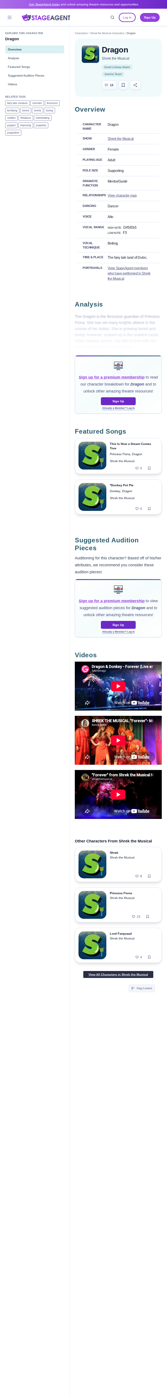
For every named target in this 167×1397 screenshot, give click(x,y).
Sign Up (118, 401)
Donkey (115, 491)
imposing (25, 125)
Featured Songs (19, 67)
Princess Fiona (120, 454)
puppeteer (13, 132)
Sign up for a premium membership (112, 377)
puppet (11, 125)
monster (37, 103)
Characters (81, 33)
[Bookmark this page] (123, 85)
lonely (37, 110)
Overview (15, 49)
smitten (11, 117)
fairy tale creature (17, 103)
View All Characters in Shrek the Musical (118, 974)
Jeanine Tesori (113, 74)
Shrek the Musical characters (107, 33)
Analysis (13, 58)
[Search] (112, 17)
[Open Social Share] (135, 85)
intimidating (43, 117)
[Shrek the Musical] (90, 54)
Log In (127, 17)
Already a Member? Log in (118, 408)
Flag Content (144, 988)
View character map (122, 195)
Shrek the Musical (115, 58)
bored (25, 110)
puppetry (41, 125)
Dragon (137, 454)
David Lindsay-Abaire (117, 67)
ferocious (52, 103)
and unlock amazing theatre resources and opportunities (83, 4)
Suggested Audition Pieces (26, 75)
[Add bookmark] (149, 468)
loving (49, 110)
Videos (12, 84)
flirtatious (25, 117)
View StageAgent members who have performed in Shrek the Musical (129, 273)
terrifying (12, 110)
